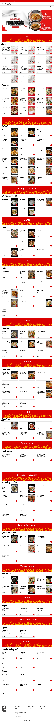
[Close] (51, 350)
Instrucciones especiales (33, 355)
